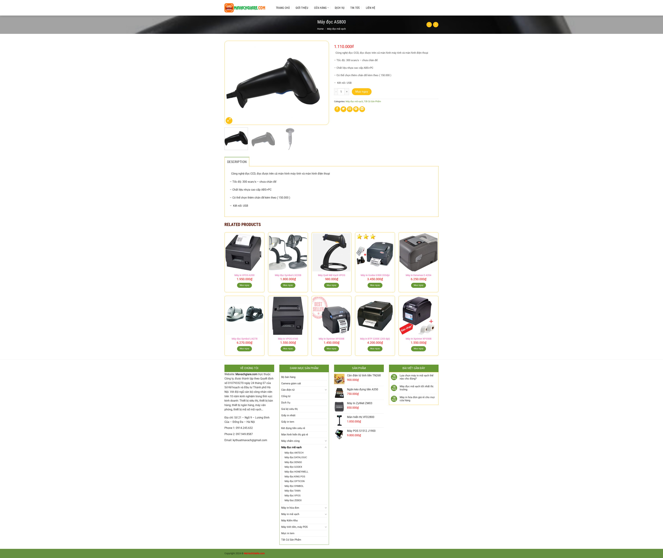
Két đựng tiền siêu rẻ (293, 428)
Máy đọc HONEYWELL (296, 471)
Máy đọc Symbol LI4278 (244, 338)
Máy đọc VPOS (292, 495)
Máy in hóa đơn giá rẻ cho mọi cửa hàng (417, 399)
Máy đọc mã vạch (336, 28)
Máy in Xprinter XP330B (331, 338)
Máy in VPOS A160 (288, 338)
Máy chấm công (290, 440)
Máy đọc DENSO (293, 462)
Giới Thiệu (302, 7)
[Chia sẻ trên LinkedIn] (362, 109)
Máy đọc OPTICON (295, 481)
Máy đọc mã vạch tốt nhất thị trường (416, 388)
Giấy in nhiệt (288, 415)
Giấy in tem (287, 421)
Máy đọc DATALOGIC (296, 457)
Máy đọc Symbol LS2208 (288, 275)
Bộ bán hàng (288, 377)
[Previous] (231, 82)
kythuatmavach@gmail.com (250, 440)
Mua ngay (361, 91)
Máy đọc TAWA (293, 490)
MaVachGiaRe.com (254, 553)
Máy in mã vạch (290, 514)
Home (320, 28)
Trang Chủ (283, 7)
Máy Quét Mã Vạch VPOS (331, 275)
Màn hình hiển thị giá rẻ (294, 434)
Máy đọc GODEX (293, 466)
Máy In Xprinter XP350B (418, 338)
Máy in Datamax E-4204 (418, 275)
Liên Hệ (370, 7)
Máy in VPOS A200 (244, 275)
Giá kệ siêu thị (289, 409)
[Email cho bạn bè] (350, 109)
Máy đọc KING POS (295, 476)
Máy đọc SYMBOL (294, 486)
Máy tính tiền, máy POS (294, 526)
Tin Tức (355, 7)
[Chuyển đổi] (325, 390)
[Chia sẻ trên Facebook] (337, 109)
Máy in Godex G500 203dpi (375, 275)
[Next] (322, 82)
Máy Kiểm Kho (289, 520)
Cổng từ (285, 396)
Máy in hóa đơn (290, 507)
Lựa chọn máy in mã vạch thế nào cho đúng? (416, 377)
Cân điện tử (288, 389)
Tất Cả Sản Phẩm (372, 101)
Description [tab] (237, 162)
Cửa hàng (320, 7)
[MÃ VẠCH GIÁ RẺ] (246, 7)
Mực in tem (287, 533)
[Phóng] (229, 120)
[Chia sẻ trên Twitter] (343, 109)
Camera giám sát (291, 383)
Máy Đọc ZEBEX (293, 500)
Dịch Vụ (339, 7)
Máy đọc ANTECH (294, 452)
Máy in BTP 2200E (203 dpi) (375, 338)
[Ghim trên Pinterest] (356, 109)
